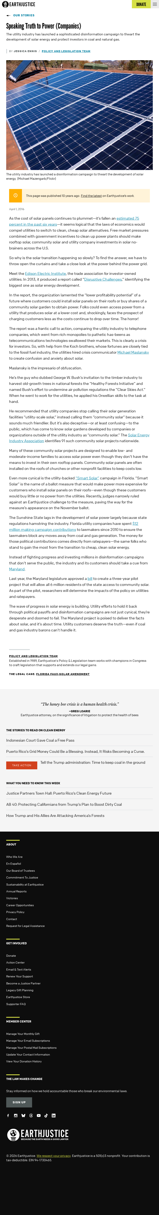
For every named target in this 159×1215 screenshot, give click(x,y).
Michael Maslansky (133, 352)
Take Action (21, 765)
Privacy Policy (15, 912)
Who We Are (14, 856)
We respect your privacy (54, 1156)
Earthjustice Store (18, 997)
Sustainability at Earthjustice (25, 884)
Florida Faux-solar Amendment (63, 674)
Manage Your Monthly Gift (23, 1033)
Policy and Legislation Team (66, 51)
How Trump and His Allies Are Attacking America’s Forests (55, 815)
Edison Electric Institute (45, 273)
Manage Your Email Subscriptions (28, 1040)
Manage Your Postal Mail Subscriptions (31, 1047)
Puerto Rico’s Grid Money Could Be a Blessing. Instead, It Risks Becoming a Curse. (75, 751)
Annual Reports (16, 891)
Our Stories (24, 15)
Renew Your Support (19, 976)
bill (90, 578)
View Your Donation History (24, 1061)
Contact (11, 919)
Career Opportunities (20, 905)
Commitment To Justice (22, 877)
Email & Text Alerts (18, 969)
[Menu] (155, 4)
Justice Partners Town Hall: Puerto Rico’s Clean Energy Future (59, 793)
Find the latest (91, 196)
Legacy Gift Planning (19, 990)
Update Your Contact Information (28, 1054)
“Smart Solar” (87, 478)
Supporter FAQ (16, 1004)
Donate (11, 955)
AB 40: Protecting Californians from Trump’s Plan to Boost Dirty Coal (64, 804)
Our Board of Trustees (20, 870)
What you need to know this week (33, 783)
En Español (13, 863)
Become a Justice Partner (23, 983)
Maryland (17, 569)
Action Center (15, 962)
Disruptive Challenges (103, 279)
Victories (12, 898)
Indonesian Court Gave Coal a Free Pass (40, 740)
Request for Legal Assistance (25, 926)
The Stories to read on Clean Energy (35, 730)
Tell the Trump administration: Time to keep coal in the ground (92, 762)
